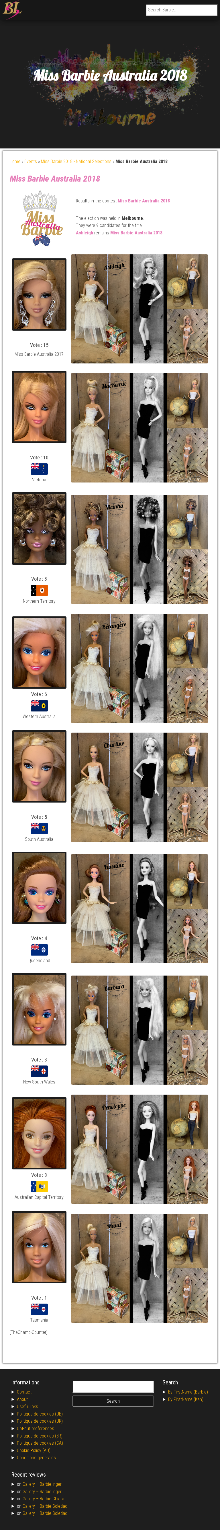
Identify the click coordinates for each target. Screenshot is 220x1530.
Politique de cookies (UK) (40, 1421)
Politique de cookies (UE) (40, 1414)
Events (30, 161)
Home (15, 161)
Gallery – (31, 1484)
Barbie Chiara (52, 1498)
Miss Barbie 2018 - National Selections (76, 161)
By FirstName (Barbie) (188, 1392)
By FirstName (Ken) (185, 1399)
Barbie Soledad (53, 1506)
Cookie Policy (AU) (33, 1450)
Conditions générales (36, 1457)
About (22, 1399)
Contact (24, 1392)
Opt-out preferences (35, 1428)
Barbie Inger (51, 1484)
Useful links (27, 1406)
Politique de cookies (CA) (40, 1443)
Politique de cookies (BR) (39, 1436)
